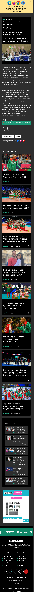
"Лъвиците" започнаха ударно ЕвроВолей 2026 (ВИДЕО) (13, 305)
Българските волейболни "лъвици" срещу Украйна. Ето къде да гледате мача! (15, 372)
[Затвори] (31, 2)
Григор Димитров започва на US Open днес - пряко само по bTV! (18, 460)
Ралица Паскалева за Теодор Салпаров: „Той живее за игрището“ (14, 272)
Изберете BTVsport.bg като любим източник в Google (18, 123)
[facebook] (6, 571)
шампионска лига (8, 136)
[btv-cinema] (6, 532)
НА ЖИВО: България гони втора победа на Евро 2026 (16, 206)
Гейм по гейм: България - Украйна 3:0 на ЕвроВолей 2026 (14, 339)
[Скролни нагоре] (26, 571)
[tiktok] (11, 571)
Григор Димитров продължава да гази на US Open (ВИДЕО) (19, 480)
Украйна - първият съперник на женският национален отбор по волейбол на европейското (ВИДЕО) (15, 406)
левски (18, 136)
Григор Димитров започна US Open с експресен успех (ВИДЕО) (18, 470)
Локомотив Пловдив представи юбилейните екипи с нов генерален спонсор (19, 439)
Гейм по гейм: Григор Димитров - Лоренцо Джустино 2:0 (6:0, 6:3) (20, 450)
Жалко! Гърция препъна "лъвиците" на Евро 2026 (14, 175)
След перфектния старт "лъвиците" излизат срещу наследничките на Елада (15, 239)
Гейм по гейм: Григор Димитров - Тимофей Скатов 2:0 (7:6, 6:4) (19, 429)
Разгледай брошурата (17, 493)
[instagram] (21, 571)
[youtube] (16, 571)
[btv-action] (18, 532)
